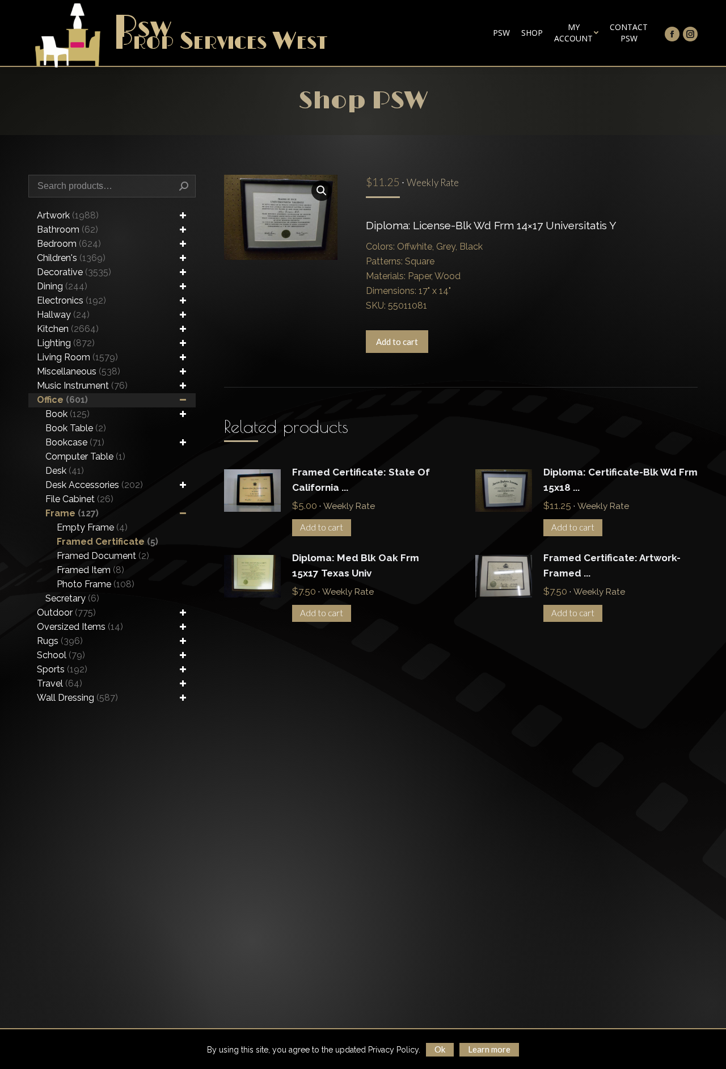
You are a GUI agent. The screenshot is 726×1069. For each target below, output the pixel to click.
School (61, 655)
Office (62, 399)
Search (183, 186)
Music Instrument (82, 385)
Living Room (77, 357)
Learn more (489, 1049)
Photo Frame (95, 584)
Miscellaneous (78, 371)
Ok (439, 1049)
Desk (64, 470)
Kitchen (68, 328)
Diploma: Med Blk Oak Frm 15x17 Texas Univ (355, 565)
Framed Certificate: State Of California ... (361, 479)
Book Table (75, 428)
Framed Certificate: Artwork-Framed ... (612, 565)
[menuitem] (501, 33)
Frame (72, 513)
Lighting (66, 343)
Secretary (72, 598)
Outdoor (66, 612)
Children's (71, 257)
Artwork (68, 215)
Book (67, 414)
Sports (62, 669)
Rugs (60, 640)
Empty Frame (92, 527)
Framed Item (90, 570)
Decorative (74, 272)
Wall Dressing (77, 697)
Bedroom (69, 243)
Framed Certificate (107, 541)
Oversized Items (80, 626)
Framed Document (103, 555)
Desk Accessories (94, 484)
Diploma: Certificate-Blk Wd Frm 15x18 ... (620, 479)
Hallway (63, 314)
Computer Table (85, 456)
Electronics (71, 300)
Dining (62, 286)
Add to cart (397, 341)
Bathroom (67, 229)
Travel (59, 683)
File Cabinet (79, 499)
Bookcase (74, 442)
